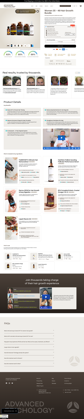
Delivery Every (68, 32)
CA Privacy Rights (68, 383)
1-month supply (60, 41)
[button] (4, 417)
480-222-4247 (68, 392)
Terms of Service (67, 378)
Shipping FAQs (39, 383)
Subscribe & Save (61, 26)
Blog (53, 378)
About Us (38, 378)
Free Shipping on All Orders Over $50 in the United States (42, 1)
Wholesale (54, 383)
